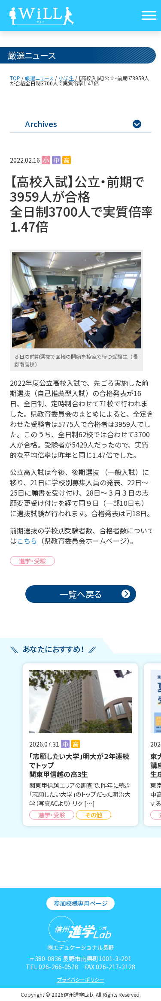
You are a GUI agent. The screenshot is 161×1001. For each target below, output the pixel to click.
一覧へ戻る (81, 594)
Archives (82, 123)
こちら (27, 540)
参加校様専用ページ (81, 903)
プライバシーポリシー (80, 979)
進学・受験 (32, 560)
